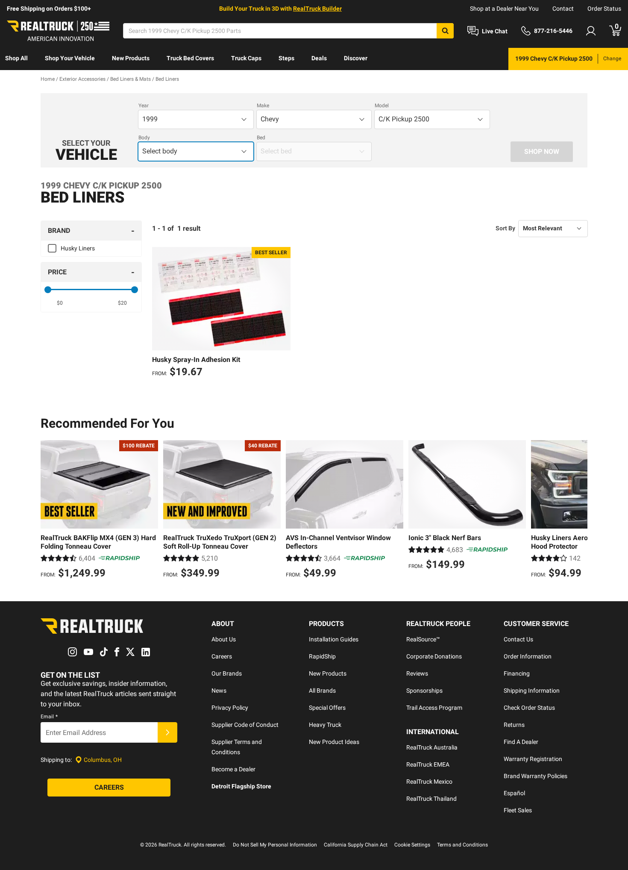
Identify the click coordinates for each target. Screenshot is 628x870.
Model (382, 106)
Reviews (417, 673)
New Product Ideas (334, 741)
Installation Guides (333, 639)
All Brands (322, 690)
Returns (514, 724)
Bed (261, 138)
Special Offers (327, 707)
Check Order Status (529, 707)
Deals (319, 58)
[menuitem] (16, 59)
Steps (286, 58)
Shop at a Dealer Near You (504, 8)
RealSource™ (423, 639)
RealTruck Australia (432, 747)
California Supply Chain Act (355, 845)
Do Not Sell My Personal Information (275, 845)
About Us (223, 639)
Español (514, 793)
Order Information (528, 656)
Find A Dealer (521, 741)
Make (263, 106)
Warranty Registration (533, 758)
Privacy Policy (229, 707)
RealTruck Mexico (429, 781)
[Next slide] (578, 510)
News (218, 690)
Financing (517, 673)
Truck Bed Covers (190, 58)
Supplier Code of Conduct (245, 724)
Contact (563, 8)
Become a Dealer (233, 769)
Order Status (604, 8)
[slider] (47, 289)
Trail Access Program (434, 707)
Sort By (505, 228)
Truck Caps (246, 58)
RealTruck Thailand (431, 798)
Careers (221, 656)
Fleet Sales (518, 810)
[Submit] (167, 732)
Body (144, 138)
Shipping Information (532, 690)
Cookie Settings (412, 845)
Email (49, 717)
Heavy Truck (325, 724)
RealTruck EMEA (427, 764)
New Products (131, 58)
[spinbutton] (60, 303)
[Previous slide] (49, 510)
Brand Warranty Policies (535, 776)
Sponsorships (424, 690)
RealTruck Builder (317, 8)
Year (143, 106)
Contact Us (518, 639)
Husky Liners (78, 248)
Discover (355, 58)
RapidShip (322, 656)
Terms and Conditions (462, 845)
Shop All (16, 58)
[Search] (445, 30)
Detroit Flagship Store (241, 786)
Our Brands (226, 673)
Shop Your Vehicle (70, 58)
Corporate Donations (434, 656)
